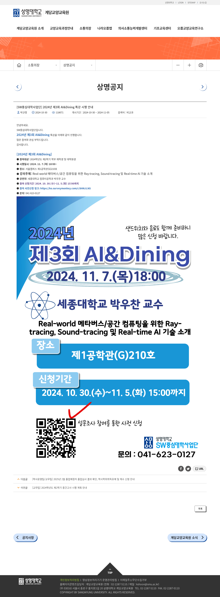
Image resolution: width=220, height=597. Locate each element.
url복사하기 (199, 469)
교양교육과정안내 (61, 28)
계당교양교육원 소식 (184, 537)
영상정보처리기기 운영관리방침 (99, 580)
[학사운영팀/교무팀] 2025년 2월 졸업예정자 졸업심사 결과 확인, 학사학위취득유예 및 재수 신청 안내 (83, 479)
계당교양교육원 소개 (30, 28)
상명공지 (69, 65)
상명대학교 (169, 3)
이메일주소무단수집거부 (133, 580)
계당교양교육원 (57, 12)
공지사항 (28, 537)
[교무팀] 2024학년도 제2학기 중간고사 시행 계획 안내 (59, 487)
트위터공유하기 (188, 469)
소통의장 (85, 28)
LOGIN (181, 3)
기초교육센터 (162, 28)
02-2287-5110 (119, 584)
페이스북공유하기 (182, 469)
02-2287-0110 (171, 588)
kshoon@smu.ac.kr (147, 584)
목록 (200, 508)
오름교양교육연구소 (190, 28)
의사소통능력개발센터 (132, 28)
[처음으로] (19, 65)
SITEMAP (192, 3)
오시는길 (203, 3)
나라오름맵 (104, 28)
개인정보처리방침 (69, 580)
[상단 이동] (110, 568)
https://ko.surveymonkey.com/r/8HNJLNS (65, 188)
